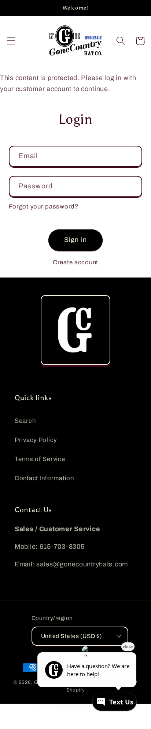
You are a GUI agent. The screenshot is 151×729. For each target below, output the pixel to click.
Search (25, 420)
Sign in (75, 239)
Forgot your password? (44, 206)
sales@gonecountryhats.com (82, 564)
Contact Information (44, 478)
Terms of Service (40, 459)
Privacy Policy (36, 439)
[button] (11, 41)
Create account (75, 262)
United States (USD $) (71, 636)
